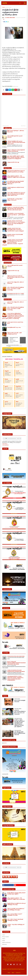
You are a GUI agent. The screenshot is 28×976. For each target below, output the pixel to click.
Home (3, 7)
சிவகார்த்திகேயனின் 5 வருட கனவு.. (14, 327)
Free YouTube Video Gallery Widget (13, 346)
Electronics (4, 944)
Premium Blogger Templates (15, 970)
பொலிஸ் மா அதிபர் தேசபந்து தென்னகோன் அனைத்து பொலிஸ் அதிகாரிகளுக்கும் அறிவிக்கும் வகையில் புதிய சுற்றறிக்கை (19, 723)
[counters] (10, 877)
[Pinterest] (15, 90)
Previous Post (6, 125)
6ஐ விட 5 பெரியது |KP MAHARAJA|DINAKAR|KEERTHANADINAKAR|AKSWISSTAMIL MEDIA (16, 663)
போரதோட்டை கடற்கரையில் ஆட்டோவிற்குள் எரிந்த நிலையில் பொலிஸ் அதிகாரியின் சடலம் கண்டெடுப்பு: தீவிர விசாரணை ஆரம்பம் (15, 208)
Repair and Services (6, 942)
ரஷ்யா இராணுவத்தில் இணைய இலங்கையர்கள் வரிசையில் (19, 733)
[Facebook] (4, 21)
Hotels (3, 940)
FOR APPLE (4, 443)
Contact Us (18, 972)
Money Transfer (5, 936)
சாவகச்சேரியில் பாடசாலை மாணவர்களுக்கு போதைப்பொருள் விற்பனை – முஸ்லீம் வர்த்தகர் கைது (16, 214)
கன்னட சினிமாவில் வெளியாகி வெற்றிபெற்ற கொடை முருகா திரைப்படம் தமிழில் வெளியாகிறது (15, 288)
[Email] (18, 90)
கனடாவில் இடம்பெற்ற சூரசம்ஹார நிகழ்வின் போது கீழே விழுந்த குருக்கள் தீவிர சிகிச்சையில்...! (15, 182)
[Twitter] (6, 21)
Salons (3, 938)
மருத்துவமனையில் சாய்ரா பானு (13, 162)
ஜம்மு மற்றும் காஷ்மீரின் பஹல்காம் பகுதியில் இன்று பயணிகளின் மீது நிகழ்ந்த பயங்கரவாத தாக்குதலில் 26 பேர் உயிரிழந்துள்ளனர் (15, 157)
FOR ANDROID (5, 445)
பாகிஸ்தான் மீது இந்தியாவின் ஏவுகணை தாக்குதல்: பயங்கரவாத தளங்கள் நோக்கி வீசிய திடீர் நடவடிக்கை (16, 142)
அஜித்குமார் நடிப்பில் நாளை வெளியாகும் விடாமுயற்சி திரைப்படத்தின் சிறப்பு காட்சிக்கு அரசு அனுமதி (15, 277)
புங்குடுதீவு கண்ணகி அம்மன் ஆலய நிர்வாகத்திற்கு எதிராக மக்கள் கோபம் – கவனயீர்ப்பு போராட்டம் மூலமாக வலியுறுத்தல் (15, 229)
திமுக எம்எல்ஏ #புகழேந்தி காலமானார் (19, 701)
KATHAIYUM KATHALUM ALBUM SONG (16, 656)
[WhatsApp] (8, 21)
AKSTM (4, 3)
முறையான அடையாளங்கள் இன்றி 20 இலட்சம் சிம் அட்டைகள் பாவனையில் (19, 712)
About (13, 972)
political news (8, 7)
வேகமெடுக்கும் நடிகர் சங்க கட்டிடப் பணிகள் (15, 293)
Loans (3, 934)
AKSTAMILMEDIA (13, 969)
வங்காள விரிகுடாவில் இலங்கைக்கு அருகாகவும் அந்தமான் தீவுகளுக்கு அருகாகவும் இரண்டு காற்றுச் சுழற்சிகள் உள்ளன (16, 194)
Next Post (23, 125)
